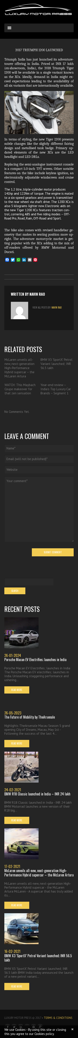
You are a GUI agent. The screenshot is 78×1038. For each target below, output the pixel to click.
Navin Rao (37, 294)
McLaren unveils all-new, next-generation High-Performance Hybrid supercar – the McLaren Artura (19, 368)
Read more (16, 690)
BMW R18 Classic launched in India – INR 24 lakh (37, 794)
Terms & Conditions (58, 1018)
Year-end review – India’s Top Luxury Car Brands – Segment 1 (56, 389)
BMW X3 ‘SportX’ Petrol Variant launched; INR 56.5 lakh (56, 364)
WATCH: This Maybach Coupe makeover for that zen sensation (20, 389)
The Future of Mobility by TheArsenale (29, 717)
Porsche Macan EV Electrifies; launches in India (35, 659)
